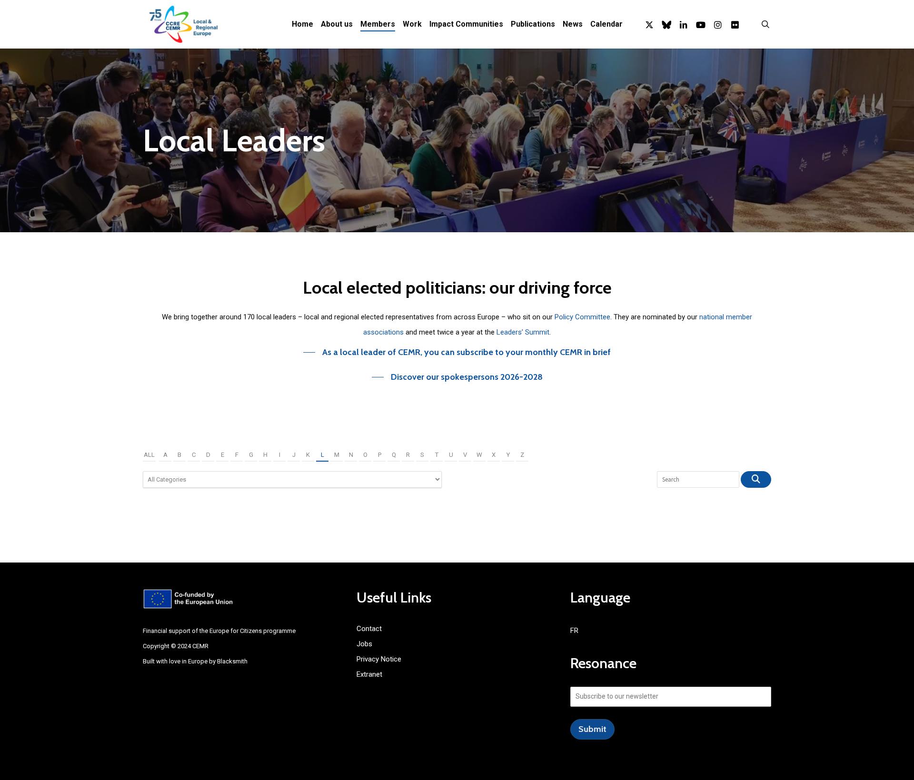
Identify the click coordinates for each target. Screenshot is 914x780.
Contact (369, 628)
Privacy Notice (379, 659)
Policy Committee (582, 317)
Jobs (364, 644)
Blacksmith (232, 661)
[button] (457, 352)
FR (574, 630)
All (149, 454)
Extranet (369, 674)
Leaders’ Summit (523, 332)
